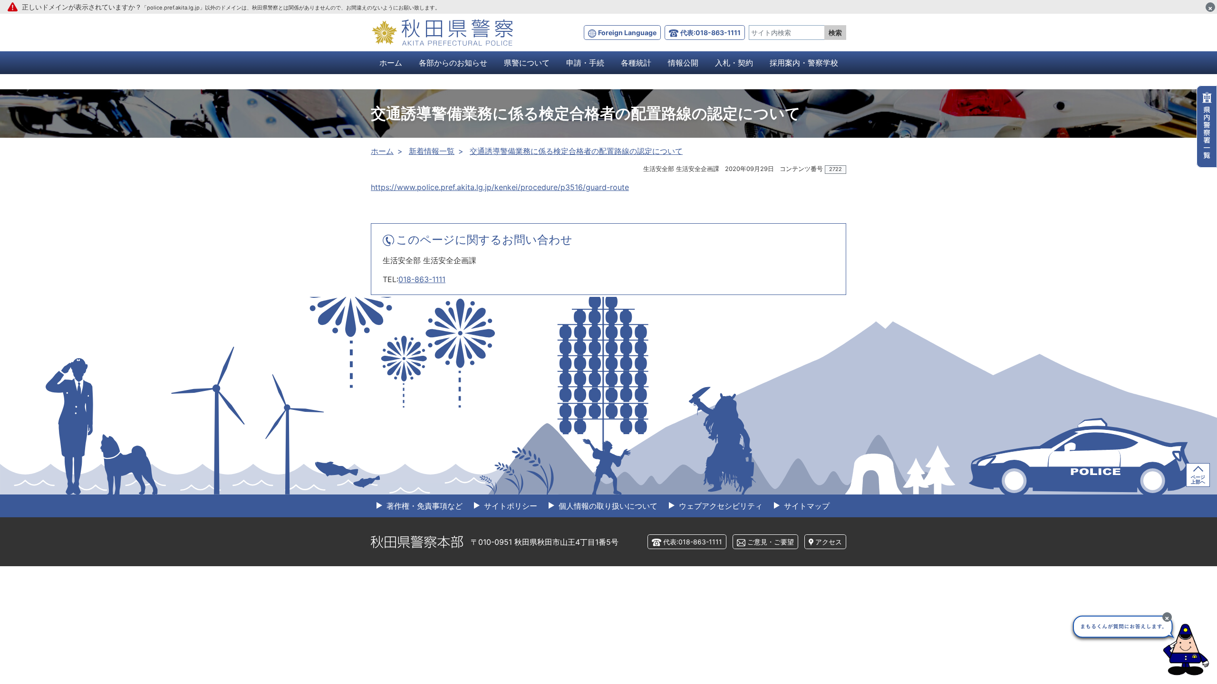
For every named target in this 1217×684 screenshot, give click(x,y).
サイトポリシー (509, 506)
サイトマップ (806, 506)
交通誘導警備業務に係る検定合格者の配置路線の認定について (576, 151)
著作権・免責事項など (423, 506)
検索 (835, 32)
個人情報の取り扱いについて (606, 506)
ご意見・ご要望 (770, 542)
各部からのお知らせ (453, 62)
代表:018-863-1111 (710, 32)
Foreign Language (627, 32)
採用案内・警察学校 (804, 62)
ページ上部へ (1198, 479)
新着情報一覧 (431, 151)
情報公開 (683, 62)
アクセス (828, 542)
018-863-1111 (421, 279)
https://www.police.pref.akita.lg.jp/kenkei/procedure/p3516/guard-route (500, 187)
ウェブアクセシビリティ (719, 506)
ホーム (390, 62)
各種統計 (636, 62)
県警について (527, 62)
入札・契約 (734, 62)
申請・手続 (585, 62)
